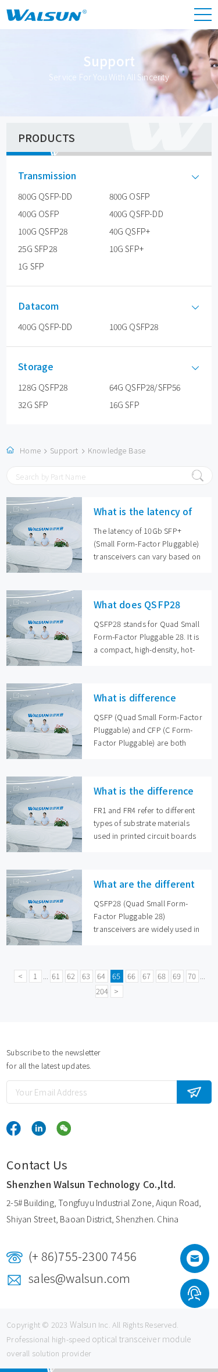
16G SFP (124, 404)
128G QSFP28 (42, 387)
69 (177, 975)
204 (102, 991)
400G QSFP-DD (136, 213)
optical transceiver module (141, 1339)
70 (192, 975)
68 (162, 975)
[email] (194, 1262)
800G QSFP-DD (45, 196)
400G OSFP (38, 213)
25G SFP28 (37, 248)
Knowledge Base (117, 450)
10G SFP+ (126, 248)
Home (30, 450)
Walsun (83, 1324)
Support (64, 450)
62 (71, 975)
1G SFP (31, 266)
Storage (35, 366)
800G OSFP (130, 196)
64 (101, 975)
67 (146, 975)
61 (56, 975)
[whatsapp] (194, 1295)
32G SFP (33, 404)
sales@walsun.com (79, 1278)
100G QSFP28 (42, 231)
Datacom (38, 306)
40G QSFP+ (130, 231)
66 (131, 975)
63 (86, 975)
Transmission (47, 175)
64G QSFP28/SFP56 (145, 387)
